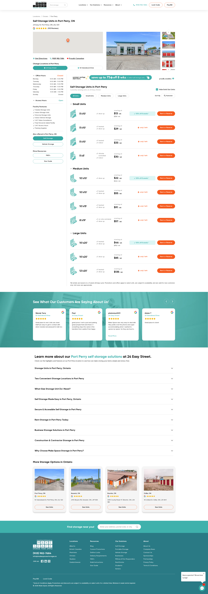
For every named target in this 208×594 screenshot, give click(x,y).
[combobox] (168, 95)
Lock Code (156, 5)
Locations (36, 16)
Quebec (73, 559)
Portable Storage (121, 549)
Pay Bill (169, 5)
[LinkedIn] (45, 561)
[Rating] (49, 496)
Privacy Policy (148, 562)
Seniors (118, 569)
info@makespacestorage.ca (45, 556)
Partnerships (148, 559)
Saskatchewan (75, 562)
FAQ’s (48, 155)
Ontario (45, 16)
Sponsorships (148, 556)
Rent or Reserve (166, 113)
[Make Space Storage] (39, 5)
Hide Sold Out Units (167, 89)
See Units (49, 507)
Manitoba (73, 552)
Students (118, 565)
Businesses (119, 556)
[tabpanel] (122, 77)
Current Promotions (97, 549)
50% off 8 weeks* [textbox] (142, 114)
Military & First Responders (125, 559)
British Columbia (75, 549)
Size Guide (48, 161)
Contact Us (147, 552)
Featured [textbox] (169, 96)
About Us (146, 546)
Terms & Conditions (150, 565)
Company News (149, 549)
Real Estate (119, 562)
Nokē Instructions (96, 562)
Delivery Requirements (98, 556)
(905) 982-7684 (141, 5)
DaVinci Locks (95, 552)
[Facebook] (42, 561)
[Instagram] (49, 561)
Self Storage (48, 138)
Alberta (72, 546)
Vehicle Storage (48, 144)
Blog (91, 546)
